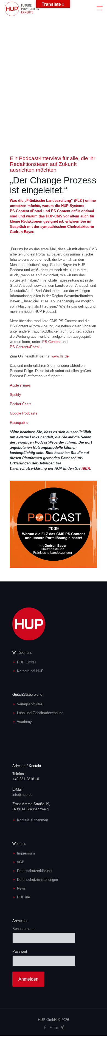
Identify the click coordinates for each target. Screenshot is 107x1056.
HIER (85, 468)
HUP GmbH (26, 662)
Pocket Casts (21, 404)
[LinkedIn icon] (56, 1027)
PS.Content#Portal (25, 347)
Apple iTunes (20, 385)
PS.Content (51, 342)
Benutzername (23, 929)
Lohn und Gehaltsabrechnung (40, 713)
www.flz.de (60, 356)
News (21, 888)
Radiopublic (19, 423)
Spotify (15, 395)
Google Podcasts (23, 413)
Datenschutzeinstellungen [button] (37, 880)
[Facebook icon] (45, 1027)
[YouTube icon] (51, 1027)
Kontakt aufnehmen (32, 820)
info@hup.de (22, 795)
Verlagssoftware (29, 704)
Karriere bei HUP (30, 671)
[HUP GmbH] (22, 8)
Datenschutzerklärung (34, 871)
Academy (24, 722)
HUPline (23, 897)
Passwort (19, 951)
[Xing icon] (62, 1027)
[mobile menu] (99, 8)
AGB (20, 862)
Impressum (26, 853)
